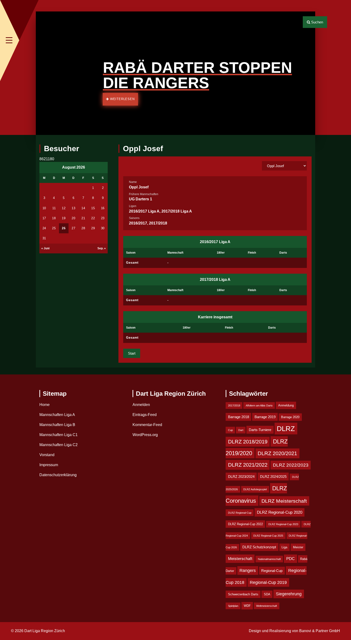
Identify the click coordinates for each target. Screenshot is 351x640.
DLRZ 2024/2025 (273, 477)
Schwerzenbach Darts (243, 594)
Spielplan (233, 605)
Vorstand (46, 455)
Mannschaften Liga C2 (58, 445)
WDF (247, 606)
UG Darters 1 (140, 199)
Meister (298, 547)
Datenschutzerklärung (58, 475)
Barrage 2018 (238, 417)
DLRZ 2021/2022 (247, 465)
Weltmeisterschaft (266, 605)
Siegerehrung (289, 594)
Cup (230, 430)
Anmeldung (286, 405)
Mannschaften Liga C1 (58, 435)
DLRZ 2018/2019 (247, 442)
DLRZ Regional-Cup (239, 512)
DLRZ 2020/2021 (277, 453)
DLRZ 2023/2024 (241, 477)
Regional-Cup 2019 (268, 582)
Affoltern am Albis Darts (259, 405)
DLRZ (286, 428)
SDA (267, 594)
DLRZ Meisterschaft (284, 501)
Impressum (48, 465)
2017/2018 (234, 405)
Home (44, 405)
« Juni (45, 248)
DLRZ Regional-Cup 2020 (279, 512)
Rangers (247, 570)
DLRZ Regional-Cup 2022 (245, 524)
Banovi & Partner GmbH (319, 631)
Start (131, 353)
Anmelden (141, 405)
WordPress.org (145, 435)
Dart (240, 430)
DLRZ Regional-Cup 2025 (268, 535)
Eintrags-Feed (145, 415)
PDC (290, 558)
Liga (284, 547)
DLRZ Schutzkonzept (259, 547)
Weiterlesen (122, 99)
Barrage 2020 (290, 417)
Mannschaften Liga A (57, 415)
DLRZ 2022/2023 (290, 465)
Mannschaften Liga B (57, 425)
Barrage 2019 (265, 417)
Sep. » (101, 248)
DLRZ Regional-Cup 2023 (283, 524)
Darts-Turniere (260, 430)
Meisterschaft (240, 558)
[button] (43, 73)
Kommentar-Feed (147, 425)
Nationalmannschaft (269, 559)
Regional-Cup (271, 571)
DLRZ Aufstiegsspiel (255, 489)
